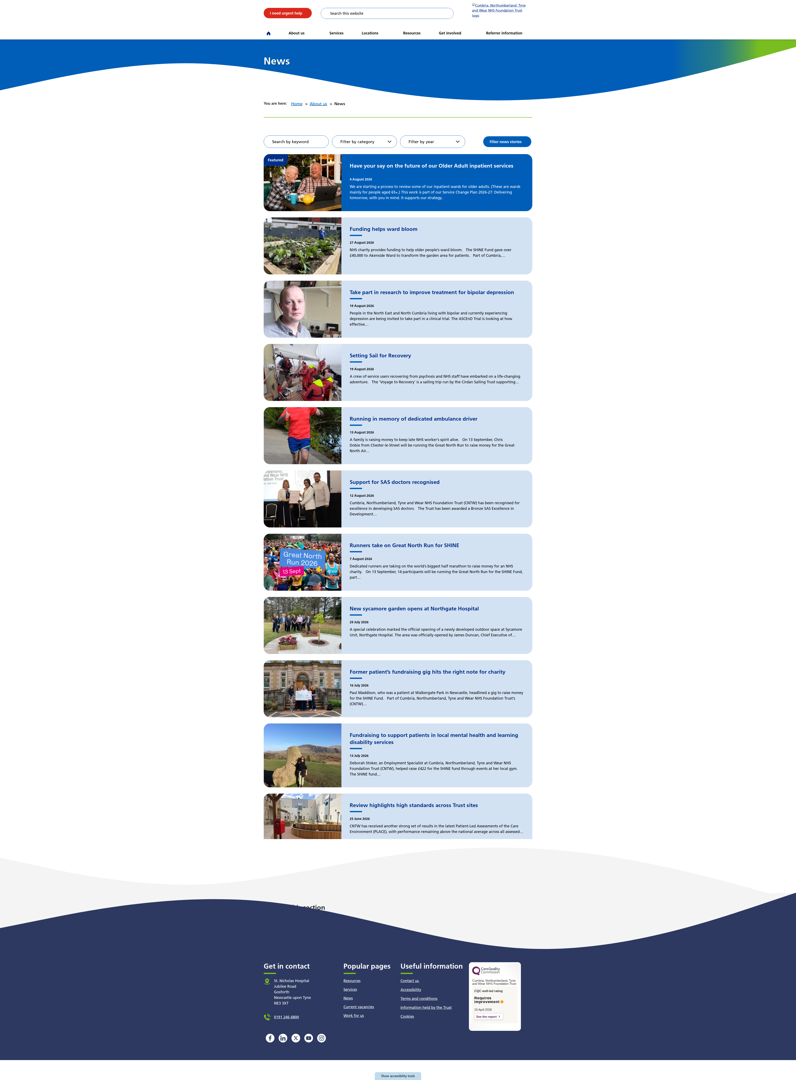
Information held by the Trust (426, 1007)
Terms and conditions (418, 998)
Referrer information (504, 33)
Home (296, 103)
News (348, 998)
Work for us (353, 1015)
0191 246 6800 (286, 1017)
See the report (486, 1016)
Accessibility (410, 989)
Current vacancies (358, 1007)
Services (336, 33)
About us (297, 33)
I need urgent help (286, 13)
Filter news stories (506, 141)
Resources (412, 33)
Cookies (407, 1016)
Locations (370, 33)
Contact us (410, 980)
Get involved (450, 33)
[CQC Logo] (486, 974)
